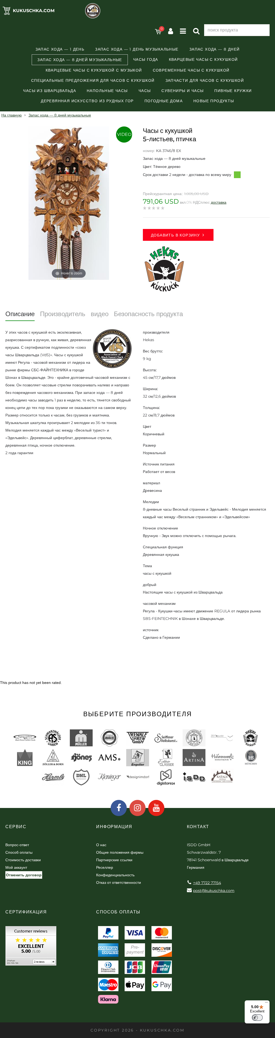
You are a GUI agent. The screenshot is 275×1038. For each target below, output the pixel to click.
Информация (114, 826)
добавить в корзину (175, 235)
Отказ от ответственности (118, 882)
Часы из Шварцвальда (49, 90)
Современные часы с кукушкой (191, 70)
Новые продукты (213, 100)
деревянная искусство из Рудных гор (87, 100)
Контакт (198, 826)
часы (145, 90)
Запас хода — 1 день (60, 49)
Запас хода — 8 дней (214, 49)
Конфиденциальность (115, 875)
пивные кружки (233, 90)
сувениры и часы (182, 90)
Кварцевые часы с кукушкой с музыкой (94, 70)
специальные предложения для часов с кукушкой (93, 80)
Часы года (145, 59)
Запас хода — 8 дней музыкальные (79, 59)
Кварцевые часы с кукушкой (203, 59)
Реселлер (104, 867)
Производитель (62, 314)
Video (124, 134)
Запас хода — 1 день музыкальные (136, 49)
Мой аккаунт (16, 867)
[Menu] (266, 1003)
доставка (218, 202)
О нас (101, 844)
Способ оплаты (18, 852)
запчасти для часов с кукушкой (204, 80)
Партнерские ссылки (114, 859)
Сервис (16, 826)
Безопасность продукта (148, 314)
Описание (20, 314)
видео (99, 314)
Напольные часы (107, 90)
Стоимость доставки (23, 859)
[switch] (257, 1017)
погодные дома (163, 100)
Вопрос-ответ (17, 844)
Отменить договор (24, 875)
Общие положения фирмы (119, 852)
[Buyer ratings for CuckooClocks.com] (30, 947)
